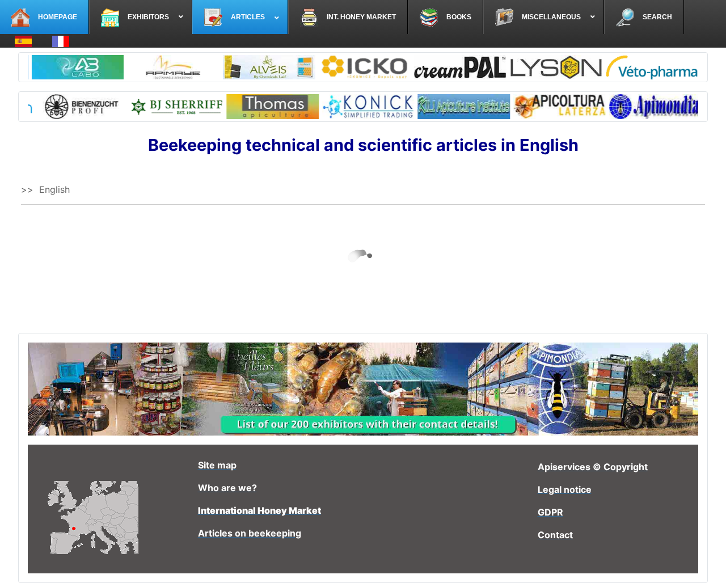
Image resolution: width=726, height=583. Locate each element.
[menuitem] (44, 17)
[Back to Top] (706, 562)
